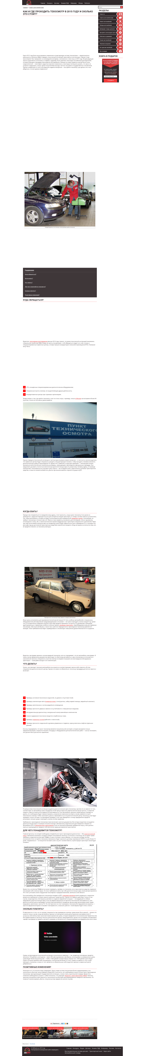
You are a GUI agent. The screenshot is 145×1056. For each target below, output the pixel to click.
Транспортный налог (95, 1051)
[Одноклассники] (66, 1023)
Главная (43, 3)
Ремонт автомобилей (106, 21)
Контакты (118, 1048)
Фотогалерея (103, 51)
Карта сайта (107, 1051)
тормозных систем (38, 719)
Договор (56, 3)
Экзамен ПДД (65, 3)
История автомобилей (106, 47)
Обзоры (80, 3)
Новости (102, 14)
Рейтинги (87, 3)
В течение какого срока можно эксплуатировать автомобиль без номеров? (83, 1035)
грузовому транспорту (66, 625)
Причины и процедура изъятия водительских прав (57, 1036)
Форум (82, 1048)
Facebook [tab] (32, 1044)
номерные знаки (50, 701)
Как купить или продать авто (108, 32)
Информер (74, 3)
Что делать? (28, 282)
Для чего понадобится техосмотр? (35, 286)
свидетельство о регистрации (44, 825)
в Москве (78, 398)
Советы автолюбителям (106, 17)
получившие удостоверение (38, 341)
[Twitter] (64, 1023)
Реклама (111, 1048)
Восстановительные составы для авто (76, 1051)
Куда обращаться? (30, 274)
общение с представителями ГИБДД (76, 975)
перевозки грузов (76, 518)
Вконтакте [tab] (26, 1044)
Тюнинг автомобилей (105, 40)
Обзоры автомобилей (106, 25)
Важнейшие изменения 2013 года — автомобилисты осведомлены (34, 1036)
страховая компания (68, 895)
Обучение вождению (105, 43)
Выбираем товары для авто (107, 29)
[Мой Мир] (67, 1023)
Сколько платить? (30, 291)
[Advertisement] (110, 108)
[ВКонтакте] (62, 1023)
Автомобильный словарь (73, 1053)
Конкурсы (49, 3)
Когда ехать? (29, 278)
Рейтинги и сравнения (106, 36)
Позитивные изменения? (32, 295)
